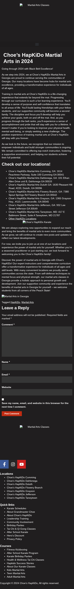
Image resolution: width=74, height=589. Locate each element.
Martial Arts (28, 302)
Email (6, 374)
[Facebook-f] (4, 464)
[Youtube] (21, 464)
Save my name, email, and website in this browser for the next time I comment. (35, 405)
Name (6, 362)
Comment (8, 324)
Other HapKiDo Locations (22, 218)
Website (6, 387)
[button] (37, 44)
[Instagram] (13, 464)
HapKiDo (15, 302)
